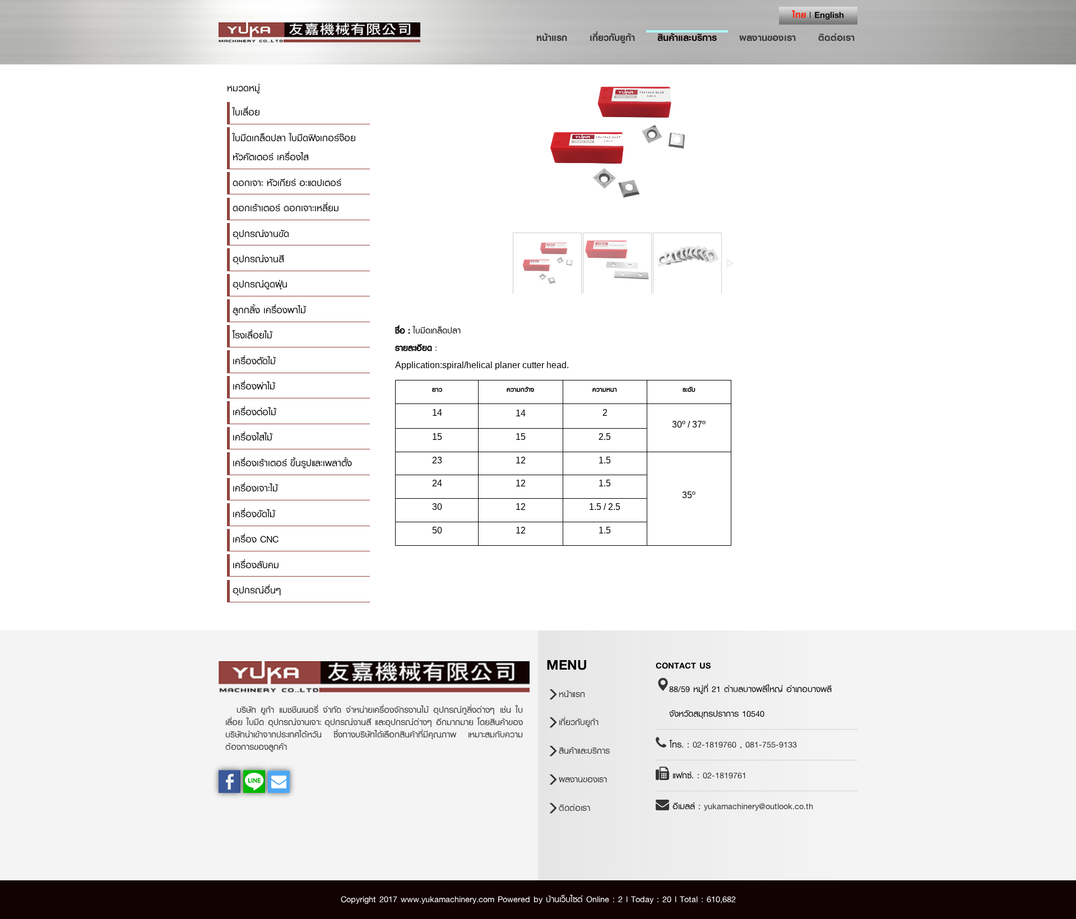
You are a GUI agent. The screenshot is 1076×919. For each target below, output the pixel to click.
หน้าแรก (557, 37)
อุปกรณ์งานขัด (261, 234)
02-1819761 (724, 775)
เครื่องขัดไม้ (254, 514)
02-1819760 (714, 744)
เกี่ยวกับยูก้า (612, 37)
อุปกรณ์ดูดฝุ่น (260, 284)
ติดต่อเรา (836, 37)
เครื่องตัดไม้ (254, 361)
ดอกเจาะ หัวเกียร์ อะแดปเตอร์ (287, 183)
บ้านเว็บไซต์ (564, 899)
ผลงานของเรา (767, 37)
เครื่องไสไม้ (252, 437)
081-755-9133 (771, 744)
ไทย (799, 14)
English (829, 14)
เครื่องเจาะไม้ (255, 488)
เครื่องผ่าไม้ (254, 386)
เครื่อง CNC (256, 539)
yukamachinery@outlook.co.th (758, 806)
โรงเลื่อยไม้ (252, 335)
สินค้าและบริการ (687, 37)
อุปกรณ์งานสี (258, 259)
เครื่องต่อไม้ (254, 412)
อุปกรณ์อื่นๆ (257, 590)
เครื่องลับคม (256, 565)
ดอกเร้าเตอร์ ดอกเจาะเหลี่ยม (286, 208)
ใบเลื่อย (246, 112)
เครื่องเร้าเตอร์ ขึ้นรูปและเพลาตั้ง (292, 463)
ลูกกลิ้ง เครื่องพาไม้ (269, 310)
